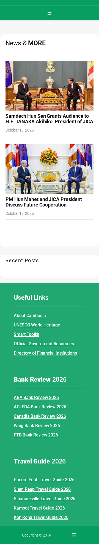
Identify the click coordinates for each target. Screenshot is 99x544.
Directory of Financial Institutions (45, 353)
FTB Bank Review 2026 (36, 435)
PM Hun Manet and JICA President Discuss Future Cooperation (44, 202)
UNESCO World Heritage (37, 325)
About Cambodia (30, 315)
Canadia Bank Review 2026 (40, 416)
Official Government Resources (44, 343)
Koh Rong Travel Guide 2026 (41, 517)
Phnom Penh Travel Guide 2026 (44, 479)
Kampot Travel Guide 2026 (39, 508)
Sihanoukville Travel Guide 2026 (44, 498)
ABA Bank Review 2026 (36, 397)
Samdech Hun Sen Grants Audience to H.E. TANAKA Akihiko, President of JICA (49, 118)
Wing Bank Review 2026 (37, 425)
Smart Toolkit (26, 334)
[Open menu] (49, 14)
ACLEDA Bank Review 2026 (40, 406)
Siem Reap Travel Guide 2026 (42, 489)
